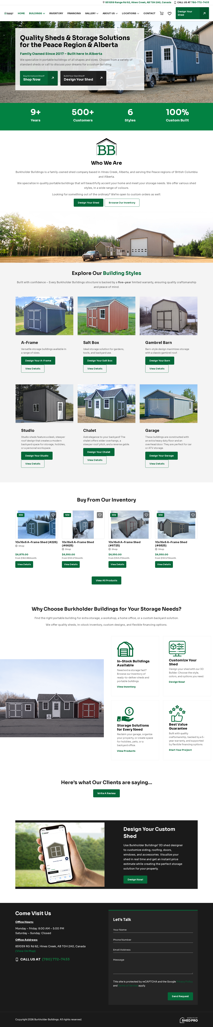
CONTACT (149, 13)
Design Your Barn (159, 360)
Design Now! (135, 879)
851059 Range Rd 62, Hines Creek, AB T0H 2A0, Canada (138, 2)
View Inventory (126, 686)
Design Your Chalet (98, 452)
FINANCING (74, 13)
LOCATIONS (129, 13)
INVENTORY (56, 13)
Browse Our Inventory (122, 202)
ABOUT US (109, 13)
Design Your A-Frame (38, 360)
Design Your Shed (185, 13)
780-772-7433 (200, 2)
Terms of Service (128, 985)
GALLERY (90, 13)
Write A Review (106, 793)
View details (24, 564)
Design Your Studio (36, 455)
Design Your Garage (161, 455)
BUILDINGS (35, 13)
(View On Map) (25, 951)
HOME (21, 13)
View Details (32, 368)
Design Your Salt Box (99, 360)
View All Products (106, 580)
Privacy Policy (184, 981)
